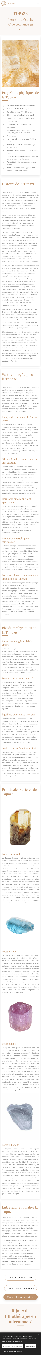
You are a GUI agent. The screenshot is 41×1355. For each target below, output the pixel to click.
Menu (38, 3)
